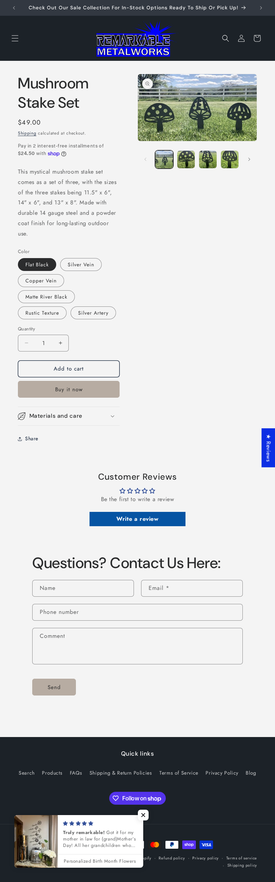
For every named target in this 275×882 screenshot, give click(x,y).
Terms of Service (178, 772)
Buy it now (69, 389)
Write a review (137, 519)
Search (27, 772)
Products (52, 772)
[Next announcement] (261, 8)
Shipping (27, 133)
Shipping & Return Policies (121, 772)
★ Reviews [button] (268, 447)
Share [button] (31, 438)
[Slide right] (249, 159)
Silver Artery (93, 312)
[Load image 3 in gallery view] (208, 159)
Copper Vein (41, 280)
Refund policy (172, 858)
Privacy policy (205, 858)
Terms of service (241, 858)
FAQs (76, 772)
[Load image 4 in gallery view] (230, 159)
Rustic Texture (42, 312)
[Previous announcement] (14, 8)
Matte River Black (46, 296)
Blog (251, 772)
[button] (15, 38)
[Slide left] (145, 159)
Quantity (26, 328)
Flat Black (37, 264)
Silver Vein (81, 264)
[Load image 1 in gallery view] (164, 159)
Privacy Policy (222, 772)
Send (54, 687)
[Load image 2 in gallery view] (186, 159)
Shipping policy (242, 865)
